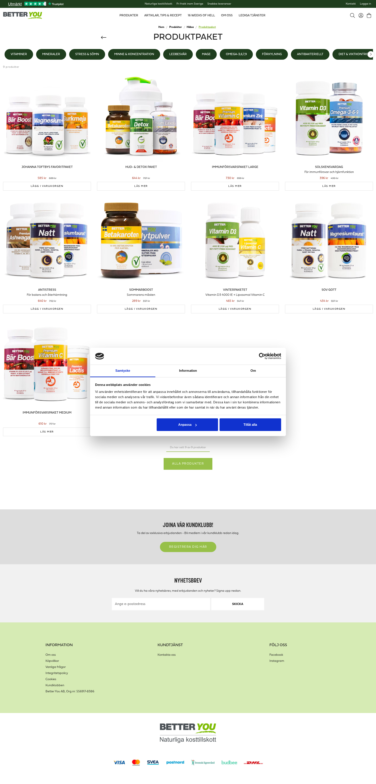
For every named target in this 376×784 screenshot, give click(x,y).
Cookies (50, 679)
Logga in (365, 4)
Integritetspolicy (56, 673)
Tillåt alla (250, 424)
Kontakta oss (167, 655)
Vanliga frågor (55, 667)
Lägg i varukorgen (47, 186)
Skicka (237, 604)
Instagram (276, 661)
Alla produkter (188, 463)
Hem (161, 27)
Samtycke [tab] (122, 370)
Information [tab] (188, 370)
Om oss (50, 655)
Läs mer (141, 186)
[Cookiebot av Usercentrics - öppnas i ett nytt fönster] (262, 356)
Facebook (276, 655)
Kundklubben (54, 685)
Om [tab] (253, 370)
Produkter (175, 27)
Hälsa (190, 27)
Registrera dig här (188, 547)
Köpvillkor (52, 661)
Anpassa (184, 424)
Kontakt (351, 4)
